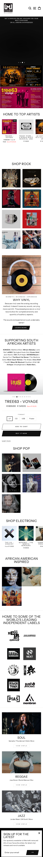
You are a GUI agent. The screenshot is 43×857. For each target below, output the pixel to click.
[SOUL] (21, 723)
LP (10, 418)
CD (16, 418)
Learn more (6, 441)
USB (23, 418)
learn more (21, 327)
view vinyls (21, 785)
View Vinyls (21, 824)
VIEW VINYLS (21, 746)
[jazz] (21, 801)
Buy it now (21, 433)
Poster (31, 418)
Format (21, 414)
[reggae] (21, 762)
